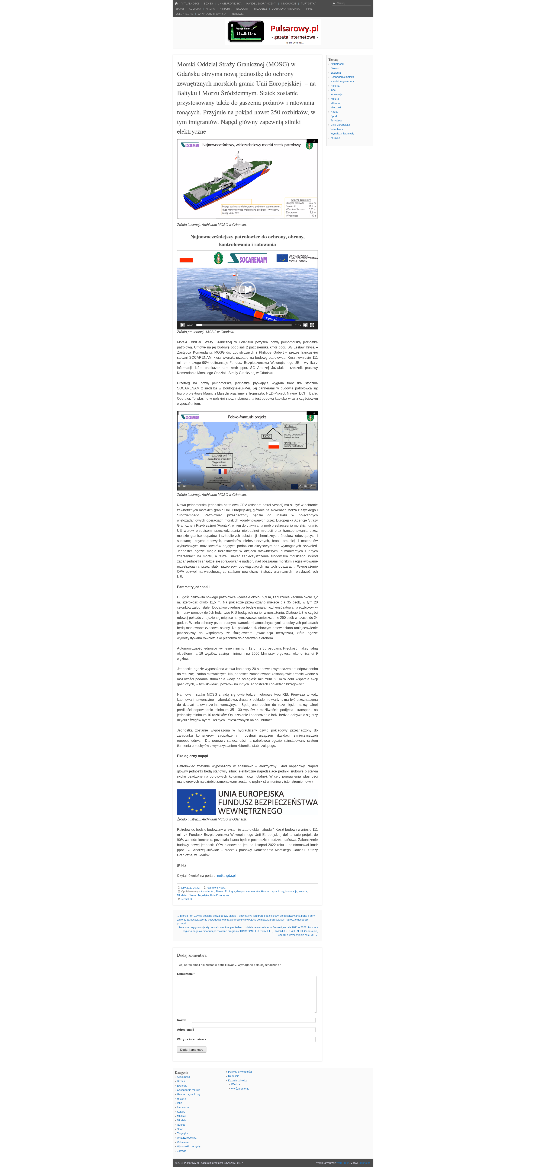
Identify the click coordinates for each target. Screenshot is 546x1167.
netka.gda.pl (226, 875)
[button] (247, 290)
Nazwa (181, 1020)
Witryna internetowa (191, 1039)
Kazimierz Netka (215, 887)
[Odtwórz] (182, 325)
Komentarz (186, 973)
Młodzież (260, 8)
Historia (225, 8)
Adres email (185, 1029)
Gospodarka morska (286, 8)
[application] (247, 289)
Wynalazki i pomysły (212, 13)
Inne (309, 8)
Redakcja (233, 1076)
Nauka (210, 8)
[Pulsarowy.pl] (273, 43)
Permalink (186, 899)
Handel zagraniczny (261, 3)
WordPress (342, 1162)
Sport (180, 8)
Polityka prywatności (240, 1071)
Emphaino (364, 1162)
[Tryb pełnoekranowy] (312, 325)
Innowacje (288, 3)
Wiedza (235, 1084)
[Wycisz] (305, 325)
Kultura (195, 8)
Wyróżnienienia (240, 1088)
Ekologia (242, 8)
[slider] (244, 325)
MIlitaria (335, 103)
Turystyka (308, 3)
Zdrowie (238, 13)
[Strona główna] (176, 3)
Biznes (208, 3)
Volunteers (184, 13)
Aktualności (190, 3)
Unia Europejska (229, 3)
